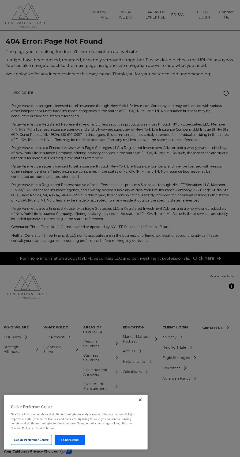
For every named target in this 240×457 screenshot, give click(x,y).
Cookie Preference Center (31, 440)
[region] (76, 422)
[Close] (140, 400)
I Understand (70, 440)
